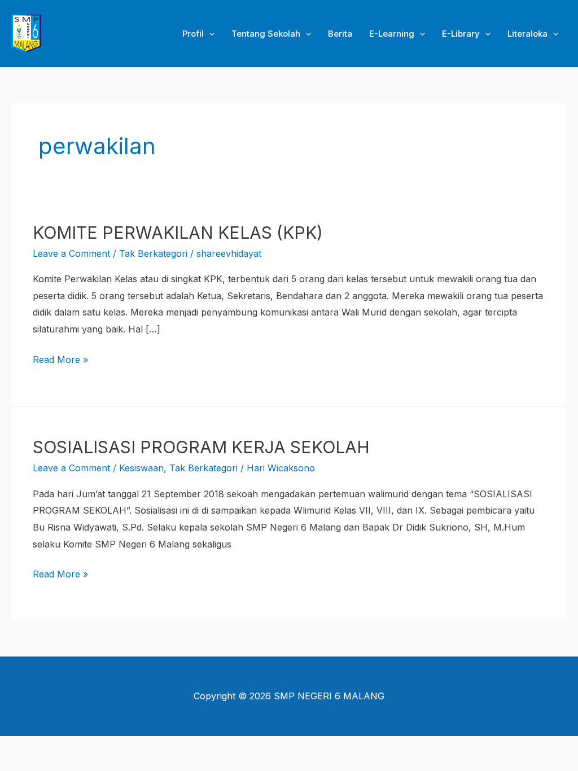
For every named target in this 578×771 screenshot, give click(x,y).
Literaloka (527, 33)
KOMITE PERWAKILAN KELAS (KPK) (178, 232)
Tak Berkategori (153, 253)
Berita (340, 33)
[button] (209, 34)
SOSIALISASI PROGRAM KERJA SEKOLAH (201, 447)
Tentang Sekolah (265, 33)
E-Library (461, 33)
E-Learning (391, 33)
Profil (193, 33)
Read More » (60, 358)
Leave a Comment (71, 253)
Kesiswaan (141, 468)
